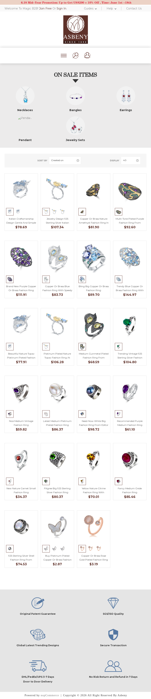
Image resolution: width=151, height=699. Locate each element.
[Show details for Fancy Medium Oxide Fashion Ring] (130, 460)
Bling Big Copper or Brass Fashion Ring (94, 288)
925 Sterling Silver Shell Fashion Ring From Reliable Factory (21, 559)
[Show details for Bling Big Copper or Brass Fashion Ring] (93, 257)
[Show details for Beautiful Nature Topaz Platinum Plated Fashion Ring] (21, 325)
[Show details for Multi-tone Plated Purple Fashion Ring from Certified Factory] (130, 190)
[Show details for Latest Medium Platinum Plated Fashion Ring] (57, 392)
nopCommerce (50, 695)
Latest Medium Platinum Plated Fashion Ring (57, 423)
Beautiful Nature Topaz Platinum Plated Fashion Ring (21, 357)
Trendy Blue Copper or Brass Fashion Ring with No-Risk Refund (130, 290)
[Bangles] (75, 96)
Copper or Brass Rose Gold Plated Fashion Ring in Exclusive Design (93, 559)
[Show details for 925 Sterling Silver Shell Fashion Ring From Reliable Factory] (21, 527)
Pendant (25, 140)
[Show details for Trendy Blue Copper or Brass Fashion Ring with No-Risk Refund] (130, 257)
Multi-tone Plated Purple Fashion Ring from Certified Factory (130, 222)
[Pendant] (25, 126)
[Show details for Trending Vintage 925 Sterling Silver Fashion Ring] (130, 325)
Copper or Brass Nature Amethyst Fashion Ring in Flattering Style (94, 222)
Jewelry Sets (75, 140)
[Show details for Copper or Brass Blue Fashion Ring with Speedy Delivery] (57, 257)
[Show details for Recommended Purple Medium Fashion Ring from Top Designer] (130, 392)
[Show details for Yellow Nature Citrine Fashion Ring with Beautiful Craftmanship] (93, 460)
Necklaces (25, 110)
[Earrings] (126, 96)
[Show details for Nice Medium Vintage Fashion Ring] (21, 392)
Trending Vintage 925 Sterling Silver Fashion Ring (129, 357)
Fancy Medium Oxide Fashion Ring (130, 490)
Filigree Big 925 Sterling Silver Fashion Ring (57, 490)
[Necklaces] (25, 96)
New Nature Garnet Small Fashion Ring (21, 490)
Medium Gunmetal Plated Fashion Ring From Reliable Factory (94, 357)
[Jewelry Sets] (75, 126)
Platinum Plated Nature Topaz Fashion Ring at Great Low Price (57, 357)
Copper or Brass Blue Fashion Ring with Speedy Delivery (57, 290)
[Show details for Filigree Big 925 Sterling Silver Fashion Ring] (57, 460)
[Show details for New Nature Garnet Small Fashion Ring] (21, 460)
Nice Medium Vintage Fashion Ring (21, 423)
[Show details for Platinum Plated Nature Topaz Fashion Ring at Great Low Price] (57, 325)
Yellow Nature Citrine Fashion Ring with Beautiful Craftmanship (93, 492)
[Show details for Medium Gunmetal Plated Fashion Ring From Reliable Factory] (93, 325)
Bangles (75, 110)
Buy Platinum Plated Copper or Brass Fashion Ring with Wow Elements (57, 559)
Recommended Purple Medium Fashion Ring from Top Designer (130, 425)
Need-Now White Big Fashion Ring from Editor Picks (93, 425)
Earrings (126, 110)
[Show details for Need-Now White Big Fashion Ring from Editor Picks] (93, 392)
